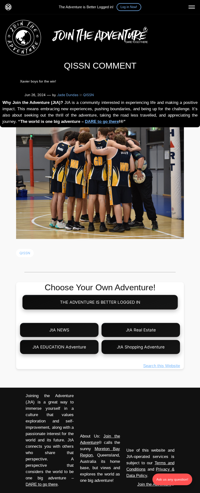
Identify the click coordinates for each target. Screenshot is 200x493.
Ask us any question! (172, 479)
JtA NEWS (59, 330)
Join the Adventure (154, 484)
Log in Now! (128, 7)
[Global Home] (8, 7)
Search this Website (161, 366)
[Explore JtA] (191, 7)
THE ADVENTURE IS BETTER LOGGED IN (100, 302)
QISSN (88, 95)
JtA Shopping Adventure (141, 347)
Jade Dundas (67, 95)
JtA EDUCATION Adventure (59, 347)
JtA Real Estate (141, 330)
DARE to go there (102, 121)
